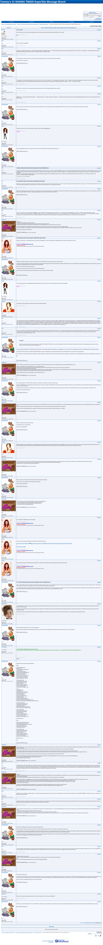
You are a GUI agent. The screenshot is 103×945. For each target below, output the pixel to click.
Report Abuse (51, 942)
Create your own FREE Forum (48, 940)
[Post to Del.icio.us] (100, 935)
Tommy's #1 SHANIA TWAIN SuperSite (8, 24)
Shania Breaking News (43, 24)
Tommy (3, 237)
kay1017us (4, 893)
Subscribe (99, 932)
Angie (3, 125)
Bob (2, 40)
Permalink (99, 29)
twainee (3, 29)
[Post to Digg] (98, 935)
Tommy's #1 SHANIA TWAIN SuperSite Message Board (27, 24)
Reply (100, 26)
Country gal (4, 219)
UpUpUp (3, 301)
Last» (84, 922)
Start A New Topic (94, 26)
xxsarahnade (4, 646)
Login (100, 15)
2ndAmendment (5, 56)
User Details (71, 21)
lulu (2, 86)
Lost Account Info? (97, 19)
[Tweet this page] (96, 935)
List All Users (31, 21)
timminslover (4, 603)
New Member (98, 18)
